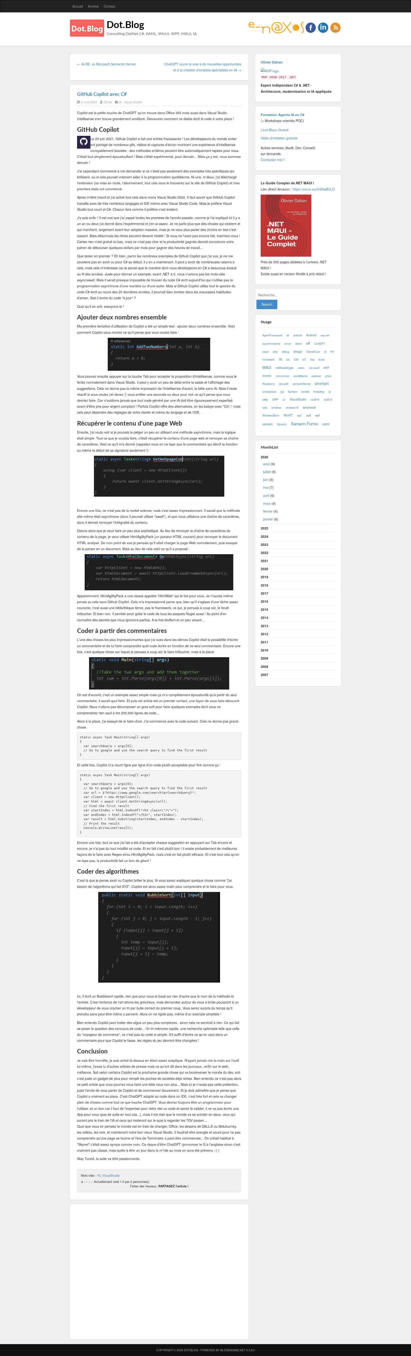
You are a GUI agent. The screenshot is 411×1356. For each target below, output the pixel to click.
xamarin (267, 424)
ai (288, 335)
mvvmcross (282, 376)
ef (325, 351)
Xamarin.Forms (304, 423)
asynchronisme (271, 343)
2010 (264, 650)
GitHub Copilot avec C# (102, 94)
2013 (264, 625)
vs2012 (327, 399)
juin (265, 479)
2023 (264, 544)
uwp (265, 399)
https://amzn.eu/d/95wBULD (313, 189)
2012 (264, 633)
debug (285, 351)
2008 (264, 666)
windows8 (309, 407)
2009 (264, 658)
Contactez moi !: (273, 159)
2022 (264, 552)
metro (301, 368)
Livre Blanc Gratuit (275, 129)
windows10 (292, 407)
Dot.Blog (125, 25)
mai (266, 487)
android (297, 335)
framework (268, 359)
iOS (296, 359)
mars (267, 503)
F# (332, 351)
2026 (269, 488)
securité (283, 384)
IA (120, 102)
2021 (264, 560)
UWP (275, 399)
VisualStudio (111, 1175)
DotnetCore (313, 351)
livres (321, 359)
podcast (316, 376)
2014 (264, 617)
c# (308, 343)
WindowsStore (270, 415)
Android (311, 335)
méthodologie (284, 368)
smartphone (269, 391)
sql (282, 391)
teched (305, 391)
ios (288, 359)
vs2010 (315, 399)
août (266, 463)
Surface (292, 391)
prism (328, 376)
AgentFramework (272, 335)
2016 (264, 601)
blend (298, 343)
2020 (264, 568)
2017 (264, 593)
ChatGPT (319, 343)
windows (276, 407)
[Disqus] (159, 1271)
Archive (93, 6)
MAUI (266, 367)
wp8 (308, 415)
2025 (264, 528)
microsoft (314, 368)
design (298, 351)
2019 (264, 576)
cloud (265, 351)
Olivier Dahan (272, 62)
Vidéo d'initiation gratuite (279, 138)
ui (329, 391)
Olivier (107, 102)
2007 (264, 674)
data (275, 351)
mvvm (266, 375)
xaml (325, 423)
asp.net (325, 335)
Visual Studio (133, 102)
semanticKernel (301, 384)
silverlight (322, 383)
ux (284, 399)
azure (287, 343)
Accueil (77, 6)
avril (266, 495)
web (264, 407)
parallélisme (300, 376)
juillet (267, 471)
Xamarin (282, 424)
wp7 (299, 415)
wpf (317, 415)
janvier (268, 519)
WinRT (288, 415)
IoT (304, 359)
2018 (264, 585)
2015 (264, 609)
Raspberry (268, 384)
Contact (109, 6)
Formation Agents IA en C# (282, 114)
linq (312, 359)
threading (318, 391)
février (268, 511)
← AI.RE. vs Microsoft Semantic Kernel (106, 64)
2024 (264, 536)
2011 (264, 642)
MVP (326, 368)
